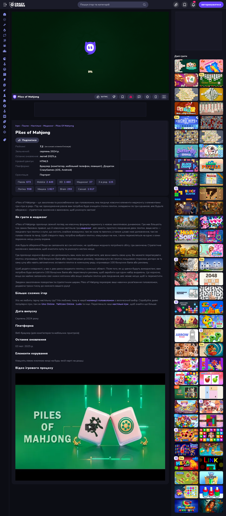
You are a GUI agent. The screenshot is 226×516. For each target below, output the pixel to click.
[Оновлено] (4, 35)
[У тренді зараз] (4, 30)
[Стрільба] (4, 132)
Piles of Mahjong (65, 125)
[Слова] (4, 116)
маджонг (85, 228)
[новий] (4, 24)
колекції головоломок (100, 300)
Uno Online (48, 304)
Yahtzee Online (65, 304)
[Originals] (4, 40)
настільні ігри (120, 304)
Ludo (79, 304)
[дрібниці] (4, 74)
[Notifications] (193, 5)
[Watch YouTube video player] (90, 426)
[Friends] (176, 5)
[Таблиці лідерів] (4, 51)
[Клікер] (4, 90)
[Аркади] (4, 64)
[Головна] (4, 14)
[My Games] (185, 5)
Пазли (25, 125)
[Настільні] (4, 95)
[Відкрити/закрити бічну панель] (5, 4)
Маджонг (48, 125)
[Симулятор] (4, 111)
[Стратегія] (4, 126)
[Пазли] (4, 100)
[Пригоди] (4, 105)
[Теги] (4, 140)
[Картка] (4, 85)
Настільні (36, 125)
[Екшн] (4, 79)
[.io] (4, 58)
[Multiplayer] (4, 45)
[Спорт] (4, 121)
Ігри (17, 125)
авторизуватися (211, 4)
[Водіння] (4, 69)
